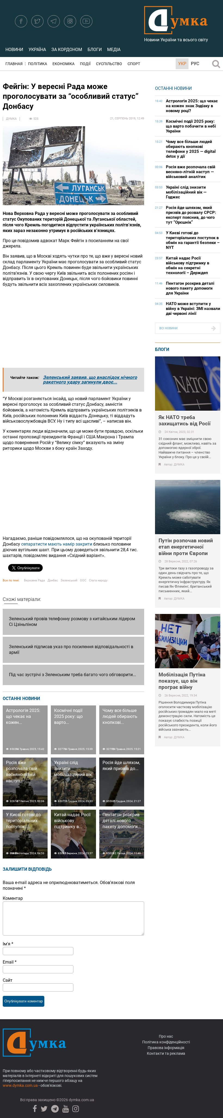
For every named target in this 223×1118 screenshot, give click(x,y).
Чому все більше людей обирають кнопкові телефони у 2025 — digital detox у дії (191, 149)
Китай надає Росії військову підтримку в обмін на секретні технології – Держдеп (187, 265)
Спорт (134, 64)
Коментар (13, 898)
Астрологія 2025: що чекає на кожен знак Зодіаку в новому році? (192, 106)
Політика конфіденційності (166, 1042)
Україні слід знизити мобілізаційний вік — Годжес (186, 192)
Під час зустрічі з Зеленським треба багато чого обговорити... (72, 674)
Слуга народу (98, 580)
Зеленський (69, 580)
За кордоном (66, 49)
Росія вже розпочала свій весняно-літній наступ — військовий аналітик (190, 171)
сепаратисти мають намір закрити (56, 544)
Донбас (53, 580)
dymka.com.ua (81, 1100)
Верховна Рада (34, 580)
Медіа (113, 49)
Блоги (95, 49)
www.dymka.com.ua (20, 1085)
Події (85, 64)
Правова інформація (166, 1048)
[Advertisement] (73, 330)
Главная (14, 64)
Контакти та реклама (166, 1053)
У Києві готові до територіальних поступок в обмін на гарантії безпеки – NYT (192, 240)
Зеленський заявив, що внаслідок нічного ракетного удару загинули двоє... (90, 380)
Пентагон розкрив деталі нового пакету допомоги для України (190, 288)
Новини (14, 49)
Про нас (166, 1036)
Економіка (63, 64)
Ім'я (8, 943)
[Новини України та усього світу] (176, 31)
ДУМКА (11, 119)
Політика (37, 64)
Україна (37, 49)
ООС (83, 580)
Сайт (8, 980)
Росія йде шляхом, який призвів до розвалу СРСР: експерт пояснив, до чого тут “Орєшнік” (191, 215)
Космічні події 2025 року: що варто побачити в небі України (191, 126)
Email (10, 962)
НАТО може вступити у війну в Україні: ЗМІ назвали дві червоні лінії (193, 308)
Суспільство (109, 64)
